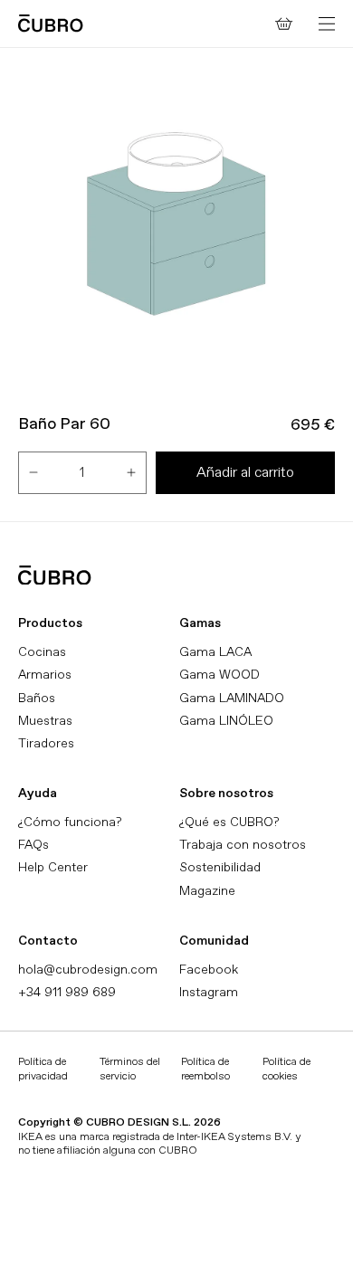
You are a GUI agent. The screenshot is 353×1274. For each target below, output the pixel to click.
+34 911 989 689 (67, 992)
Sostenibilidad (220, 867)
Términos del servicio (130, 1069)
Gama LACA (215, 652)
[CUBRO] (50, 23)
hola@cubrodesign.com (87, 969)
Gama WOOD (219, 674)
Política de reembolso (205, 1069)
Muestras (45, 720)
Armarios (45, 674)
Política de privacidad (43, 1069)
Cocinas (42, 652)
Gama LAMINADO (231, 698)
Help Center (53, 867)
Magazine (207, 890)
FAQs (33, 844)
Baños (36, 698)
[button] (327, 23)
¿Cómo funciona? (69, 822)
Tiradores (46, 743)
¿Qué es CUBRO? (229, 822)
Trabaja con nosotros (242, 844)
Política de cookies (286, 1069)
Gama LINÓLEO (226, 720)
